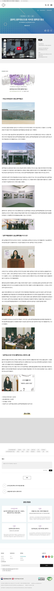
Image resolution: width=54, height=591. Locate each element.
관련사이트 (2, 560)
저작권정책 (22, 560)
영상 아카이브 (42, 10)
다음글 (4, 492)
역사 (28, 16)
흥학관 (18, 451)
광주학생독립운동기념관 (10, 451)
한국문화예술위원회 (12, 449)
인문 (24, 449)
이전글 (4, 486)
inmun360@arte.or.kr (37, 583)
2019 (28, 449)
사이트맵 (51, 5)
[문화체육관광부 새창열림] (6, 578)
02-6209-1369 (31, 585)
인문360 (3, 5)
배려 (47, 451)
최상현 (27, 451)
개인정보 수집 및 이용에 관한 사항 (7, 568)
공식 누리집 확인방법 (24, 1)
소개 (10, 556)
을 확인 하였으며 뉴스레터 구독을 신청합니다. (10, 569)
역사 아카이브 (23, 16)
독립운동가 (33, 451)
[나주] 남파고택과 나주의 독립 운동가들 (15, 485)
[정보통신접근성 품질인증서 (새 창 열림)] (49, 578)
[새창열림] (43, 557)
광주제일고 (43, 449)
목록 (27, 477)
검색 (45, 5)
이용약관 (21, 558)
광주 (38, 449)
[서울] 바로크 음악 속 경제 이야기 (14, 491)
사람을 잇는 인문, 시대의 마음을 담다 (39, 511)
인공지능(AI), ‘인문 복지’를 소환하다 (39, 528)
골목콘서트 (33, 449)
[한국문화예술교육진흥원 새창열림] (17, 578)
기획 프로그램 (49, 10)
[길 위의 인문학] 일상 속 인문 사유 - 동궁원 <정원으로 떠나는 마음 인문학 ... (14, 512)
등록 (50, 470)
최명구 (23, 451)
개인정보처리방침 (23, 556)
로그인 (48, 5)
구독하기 (46, 565)
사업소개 (2, 556)
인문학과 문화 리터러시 (14, 528)
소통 (32, 16)
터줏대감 (38, 451)
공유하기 (51, 30)
